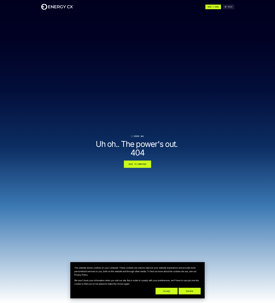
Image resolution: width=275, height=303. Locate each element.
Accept (166, 291)
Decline (189, 291)
